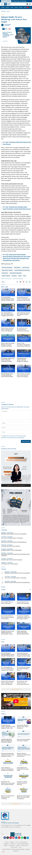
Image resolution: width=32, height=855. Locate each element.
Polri (24, 275)
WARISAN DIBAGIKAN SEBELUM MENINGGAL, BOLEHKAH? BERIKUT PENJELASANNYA (6, 741)
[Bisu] (26, 708)
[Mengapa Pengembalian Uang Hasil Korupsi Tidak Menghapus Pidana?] (8, 748)
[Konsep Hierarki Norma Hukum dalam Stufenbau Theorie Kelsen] (8, 611)
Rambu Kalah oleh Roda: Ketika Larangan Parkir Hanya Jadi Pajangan (7, 329)
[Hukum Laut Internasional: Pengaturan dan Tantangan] (8, 790)
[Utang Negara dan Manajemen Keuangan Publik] (24, 762)
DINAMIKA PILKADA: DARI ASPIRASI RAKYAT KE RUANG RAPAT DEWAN (7, 633)
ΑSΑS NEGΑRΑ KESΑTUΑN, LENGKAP (10, 546)
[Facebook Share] (17, 282)
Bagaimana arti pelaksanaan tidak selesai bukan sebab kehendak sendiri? (8, 783)
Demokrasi (5, 273)
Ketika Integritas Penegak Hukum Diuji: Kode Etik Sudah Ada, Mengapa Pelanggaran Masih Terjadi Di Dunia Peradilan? (24, 375)
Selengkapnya (15, 689)
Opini (2, 14)
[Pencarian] (30, 4)
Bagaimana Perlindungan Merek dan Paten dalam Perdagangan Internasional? (23, 797)
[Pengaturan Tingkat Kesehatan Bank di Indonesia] (24, 776)
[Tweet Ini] (20, 282)
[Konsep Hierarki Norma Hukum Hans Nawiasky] (24, 597)
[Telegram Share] (26, 282)
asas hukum (25, 267)
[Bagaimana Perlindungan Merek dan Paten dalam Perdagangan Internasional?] (24, 790)
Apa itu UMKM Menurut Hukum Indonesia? (7, 602)
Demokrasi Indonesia (15, 273)
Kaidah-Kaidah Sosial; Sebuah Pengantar (11, 560)
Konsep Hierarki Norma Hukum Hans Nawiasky (23, 602)
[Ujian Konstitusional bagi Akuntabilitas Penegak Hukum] (24, 307)
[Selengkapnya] (30, 589)
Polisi (19, 275)
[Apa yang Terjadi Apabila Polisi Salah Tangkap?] (24, 734)
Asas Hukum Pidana (7, 270)
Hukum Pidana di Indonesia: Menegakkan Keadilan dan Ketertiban (7, 769)
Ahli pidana (17, 267)
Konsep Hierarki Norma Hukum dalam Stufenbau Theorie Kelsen (7, 617)
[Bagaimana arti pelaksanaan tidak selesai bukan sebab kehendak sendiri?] (8, 776)
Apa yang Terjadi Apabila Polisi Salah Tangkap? (23, 740)
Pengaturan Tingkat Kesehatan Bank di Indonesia (22, 783)
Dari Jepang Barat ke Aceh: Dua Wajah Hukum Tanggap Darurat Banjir (7, 314)
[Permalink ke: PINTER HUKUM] (2, 25)
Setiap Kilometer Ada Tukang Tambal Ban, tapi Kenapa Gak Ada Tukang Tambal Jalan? (23, 299)
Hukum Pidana (6, 275)
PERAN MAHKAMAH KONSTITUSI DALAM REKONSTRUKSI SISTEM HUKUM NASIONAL (23, 633)
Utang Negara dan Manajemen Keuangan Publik (23, 769)
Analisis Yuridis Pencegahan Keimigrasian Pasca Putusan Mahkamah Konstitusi (24, 345)
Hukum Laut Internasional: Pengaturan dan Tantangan (7, 797)
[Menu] (2, 4)
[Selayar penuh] (29, 708)
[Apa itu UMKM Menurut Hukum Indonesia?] (8, 597)
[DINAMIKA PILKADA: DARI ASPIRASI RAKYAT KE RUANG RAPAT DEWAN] (8, 626)
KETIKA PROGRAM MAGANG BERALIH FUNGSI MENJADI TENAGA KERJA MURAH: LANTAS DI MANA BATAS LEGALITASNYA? (7, 299)
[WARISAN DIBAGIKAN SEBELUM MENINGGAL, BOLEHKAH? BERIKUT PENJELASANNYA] (8, 734)
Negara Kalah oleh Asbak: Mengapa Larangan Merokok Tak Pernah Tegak (8, 345)
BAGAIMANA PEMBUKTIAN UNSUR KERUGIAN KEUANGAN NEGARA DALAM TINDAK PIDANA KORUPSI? (7, 360)
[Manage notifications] (3, 851)
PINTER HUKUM (7, 24)
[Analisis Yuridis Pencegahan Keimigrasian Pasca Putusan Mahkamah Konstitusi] (24, 338)
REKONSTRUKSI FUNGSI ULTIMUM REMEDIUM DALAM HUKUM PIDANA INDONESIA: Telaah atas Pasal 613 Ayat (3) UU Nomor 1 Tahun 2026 (7, 375)
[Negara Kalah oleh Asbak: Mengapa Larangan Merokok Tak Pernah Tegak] (8, 338)
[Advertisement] (16, 390)
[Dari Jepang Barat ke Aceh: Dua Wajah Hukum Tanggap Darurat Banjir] (8, 307)
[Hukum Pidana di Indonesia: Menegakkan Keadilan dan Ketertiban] (8, 762)
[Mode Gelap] (27, 4)
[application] (16, 701)
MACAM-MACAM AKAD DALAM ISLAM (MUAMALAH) (13, 542)
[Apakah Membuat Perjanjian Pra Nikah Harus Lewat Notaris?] (24, 748)
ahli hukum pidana (7, 267)
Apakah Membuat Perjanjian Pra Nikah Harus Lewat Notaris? (23, 755)
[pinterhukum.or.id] (7, 4)
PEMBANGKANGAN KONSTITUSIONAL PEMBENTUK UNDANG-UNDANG (22, 360)
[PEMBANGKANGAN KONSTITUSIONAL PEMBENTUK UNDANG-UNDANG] (24, 353)
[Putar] (3, 708)
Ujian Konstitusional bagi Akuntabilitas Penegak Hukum (23, 314)
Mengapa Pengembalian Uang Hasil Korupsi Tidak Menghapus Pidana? (7, 755)
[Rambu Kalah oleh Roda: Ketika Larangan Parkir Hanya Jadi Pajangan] (8, 323)
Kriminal (14, 275)
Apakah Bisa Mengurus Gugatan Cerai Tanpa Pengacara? (23, 727)
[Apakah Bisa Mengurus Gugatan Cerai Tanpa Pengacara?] (24, 720)
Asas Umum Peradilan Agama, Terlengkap (12, 538)
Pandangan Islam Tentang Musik (9, 564)
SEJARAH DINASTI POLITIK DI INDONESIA (11, 550)
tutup (3, 833)
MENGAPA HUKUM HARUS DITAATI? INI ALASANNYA (13, 534)
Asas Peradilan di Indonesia (22, 270)
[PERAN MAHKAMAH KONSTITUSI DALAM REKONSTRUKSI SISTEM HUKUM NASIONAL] (24, 626)
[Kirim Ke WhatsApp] (30, 282)
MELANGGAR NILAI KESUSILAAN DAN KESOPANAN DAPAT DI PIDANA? (15, 555)
